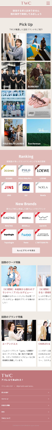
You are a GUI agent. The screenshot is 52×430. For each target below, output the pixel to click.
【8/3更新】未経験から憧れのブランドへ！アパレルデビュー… (18, 291)
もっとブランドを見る (26, 250)
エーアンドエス (10, 343)
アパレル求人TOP (7, 386)
